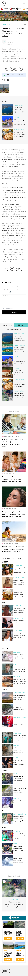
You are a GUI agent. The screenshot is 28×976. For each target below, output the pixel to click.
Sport (20, 8)
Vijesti (13, 8)
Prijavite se (14, 312)
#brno (24, 24)
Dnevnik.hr (6, 8)
